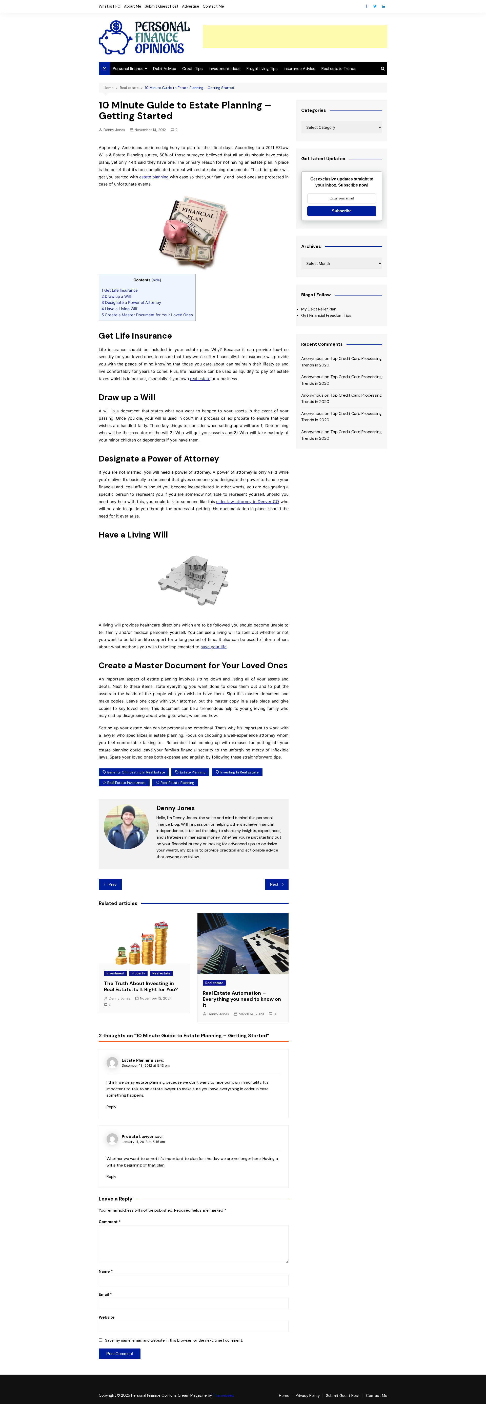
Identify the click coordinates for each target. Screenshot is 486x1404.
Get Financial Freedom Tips (326, 315)
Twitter (375, 6)
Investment (115, 973)
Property (138, 973)
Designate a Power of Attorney (131, 302)
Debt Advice (164, 68)
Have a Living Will (119, 308)
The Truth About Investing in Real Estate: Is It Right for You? (141, 986)
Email (105, 1294)
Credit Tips (192, 68)
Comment (110, 1221)
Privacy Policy (308, 1396)
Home (284, 1396)
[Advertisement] (295, 36)
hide (156, 280)
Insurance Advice (299, 68)
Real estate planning (177, 782)
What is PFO (109, 6)
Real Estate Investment (126, 782)
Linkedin (383, 6)
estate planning (154, 176)
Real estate (161, 973)
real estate (200, 378)
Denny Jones (114, 129)
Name (106, 1271)
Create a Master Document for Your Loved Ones (147, 314)
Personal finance (128, 68)
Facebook (366, 6)
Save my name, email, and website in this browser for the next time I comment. (174, 1340)
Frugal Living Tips (262, 68)
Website (107, 1317)
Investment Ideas (224, 68)
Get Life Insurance (120, 290)
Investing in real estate (239, 772)
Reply (111, 1107)
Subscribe (342, 211)
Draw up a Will (116, 296)
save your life (214, 646)
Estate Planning (193, 772)
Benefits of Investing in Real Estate (136, 772)
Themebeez (223, 1395)
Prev (113, 884)
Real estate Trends (338, 68)
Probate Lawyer (138, 1136)
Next (274, 884)
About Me (132, 6)
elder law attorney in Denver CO (247, 501)
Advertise (190, 6)
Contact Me (213, 6)
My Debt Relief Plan (318, 309)
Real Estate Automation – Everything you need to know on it (242, 999)
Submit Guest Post (161, 6)
